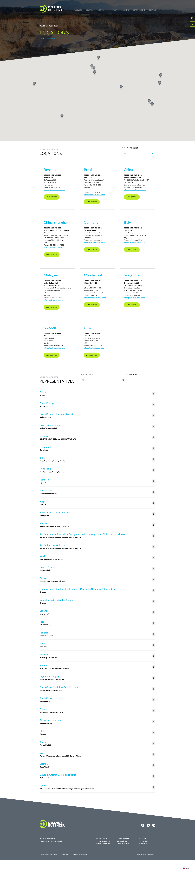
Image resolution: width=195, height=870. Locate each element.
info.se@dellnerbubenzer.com (54, 348)
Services (101, 10)
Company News (123, 838)
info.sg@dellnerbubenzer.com (134, 298)
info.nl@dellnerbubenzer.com (54, 190)
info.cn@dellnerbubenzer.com (135, 190)
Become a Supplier (102, 843)
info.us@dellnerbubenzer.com (94, 348)
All (125, 154)
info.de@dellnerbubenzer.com (95, 242)
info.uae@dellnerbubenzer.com (95, 298)
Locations (125, 10)
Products (78, 10)
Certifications (139, 10)
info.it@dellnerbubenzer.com (134, 242)
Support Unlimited (102, 841)
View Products (101, 838)
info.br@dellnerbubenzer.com (94, 195)
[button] (152, 104)
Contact (152, 10)
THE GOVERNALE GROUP (149, 854)
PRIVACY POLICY (86, 854)
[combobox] (187, 868)
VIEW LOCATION (51, 197)
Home (42, 38)
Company (113, 10)
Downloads (122, 841)
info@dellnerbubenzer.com (51, 841)
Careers (142, 838)
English (188, 868)
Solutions (90, 10)
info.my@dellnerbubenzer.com (55, 300)
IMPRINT (75, 854)
